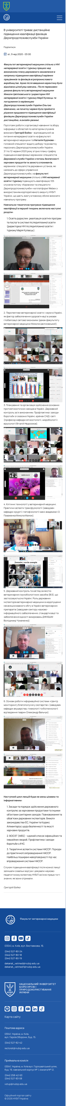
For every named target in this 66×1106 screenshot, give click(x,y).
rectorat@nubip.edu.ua (17, 1048)
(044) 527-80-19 (13, 958)
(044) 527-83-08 (13, 1078)
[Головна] (6, 6)
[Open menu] (59, 17)
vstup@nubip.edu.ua (16, 1084)
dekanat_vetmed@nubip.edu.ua (22, 963)
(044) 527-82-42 (13, 1042)
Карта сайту (13, 1016)
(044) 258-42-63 (13, 1075)
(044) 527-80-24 (13, 951)
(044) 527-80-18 (13, 955)
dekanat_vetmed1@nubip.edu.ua (22, 966)
